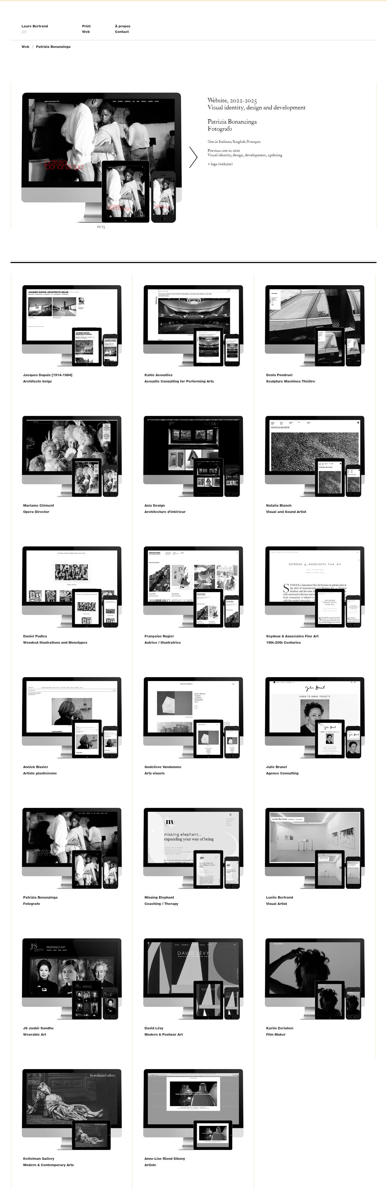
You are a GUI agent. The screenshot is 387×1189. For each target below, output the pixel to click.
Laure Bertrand (35, 26)
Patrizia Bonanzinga (53, 46)
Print (86, 26)
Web (86, 31)
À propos (122, 26)
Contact (122, 31)
